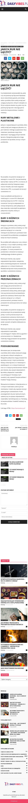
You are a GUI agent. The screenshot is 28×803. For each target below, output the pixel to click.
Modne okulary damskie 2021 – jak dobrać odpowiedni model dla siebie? (18, 732)
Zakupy (3, 576)
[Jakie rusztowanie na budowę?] (14, 659)
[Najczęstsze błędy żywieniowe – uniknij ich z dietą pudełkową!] (14, 592)
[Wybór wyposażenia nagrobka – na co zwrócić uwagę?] (14, 570)
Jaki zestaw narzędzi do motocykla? (5, 429)
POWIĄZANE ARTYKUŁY (8, 454)
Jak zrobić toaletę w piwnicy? (21, 428)
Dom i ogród (4, 46)
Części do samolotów (7, 752)
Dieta (2, 598)
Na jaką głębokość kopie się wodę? (16, 463)
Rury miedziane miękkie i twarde (15, 46)
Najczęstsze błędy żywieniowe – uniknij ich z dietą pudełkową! (13, 602)
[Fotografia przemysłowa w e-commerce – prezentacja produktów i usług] (14, 636)
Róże (2, 766)
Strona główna (4, 43)
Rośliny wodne (5, 770)
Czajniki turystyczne (7, 759)
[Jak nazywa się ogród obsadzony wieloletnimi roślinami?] (5, 741)
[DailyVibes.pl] (14, 4)
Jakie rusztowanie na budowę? (12, 668)
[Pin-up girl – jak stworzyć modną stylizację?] (5, 725)
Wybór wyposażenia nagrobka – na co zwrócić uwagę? (13, 580)
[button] (26, 9)
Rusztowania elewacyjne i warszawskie (10, 665)
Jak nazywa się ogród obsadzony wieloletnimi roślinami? (17, 740)
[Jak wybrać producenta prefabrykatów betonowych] (14, 614)
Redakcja (6, 54)
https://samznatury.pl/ (18, 408)
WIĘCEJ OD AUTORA (7, 457)
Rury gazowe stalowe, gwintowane (11, 773)
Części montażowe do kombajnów (10, 768)
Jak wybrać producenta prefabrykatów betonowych (12, 623)
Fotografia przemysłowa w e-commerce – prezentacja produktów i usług (12, 646)
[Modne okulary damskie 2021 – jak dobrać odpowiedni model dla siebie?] (5, 733)
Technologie (4, 642)
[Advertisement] (14, 26)
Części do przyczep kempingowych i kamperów (14, 754)
